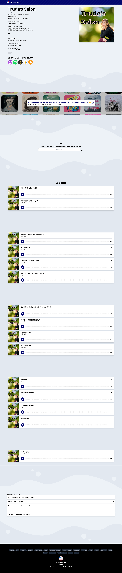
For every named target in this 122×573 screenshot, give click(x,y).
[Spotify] (15, 62)
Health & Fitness (62, 552)
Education (23, 550)
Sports (76, 552)
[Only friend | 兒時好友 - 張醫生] (13, 264)
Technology (76, 550)
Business (30, 550)
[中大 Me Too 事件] (13, 251)
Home (52, 566)
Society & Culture (67, 550)
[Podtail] (20, 62)
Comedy (12, 550)
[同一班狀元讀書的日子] (13, 349)
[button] (114, 2)
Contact (70, 566)
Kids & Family (38, 550)
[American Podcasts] (61, 558)
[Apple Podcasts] (10, 62)
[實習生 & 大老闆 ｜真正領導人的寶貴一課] (13, 277)
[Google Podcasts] (25, 62)
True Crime (103, 550)
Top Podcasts (58, 566)
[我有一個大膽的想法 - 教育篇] (13, 192)
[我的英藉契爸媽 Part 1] (13, 409)
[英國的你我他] (13, 422)
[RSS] (30, 62)
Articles (65, 566)
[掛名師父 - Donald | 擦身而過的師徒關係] (13, 238)
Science (70, 552)
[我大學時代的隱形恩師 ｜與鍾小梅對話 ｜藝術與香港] (13, 311)
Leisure (45, 552)
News (110, 550)
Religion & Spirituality (55, 550)
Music (45, 550)
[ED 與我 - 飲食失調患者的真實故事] (13, 324)
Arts (10, 52)
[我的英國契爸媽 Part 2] (13, 396)
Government (52, 552)
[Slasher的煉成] (13, 456)
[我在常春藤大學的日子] (13, 336)
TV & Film (84, 550)
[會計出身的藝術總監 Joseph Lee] (13, 204)
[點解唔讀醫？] (13, 383)
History (97, 550)
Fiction (90, 550)
